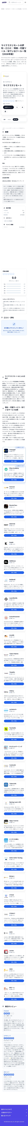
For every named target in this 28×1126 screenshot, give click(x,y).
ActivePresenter (14, 616)
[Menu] (25, 2)
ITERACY (12, 913)
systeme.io (12, 709)
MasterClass (13, 505)
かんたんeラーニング (15, 746)
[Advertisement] (14, 27)
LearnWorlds (13, 598)
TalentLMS (12, 783)
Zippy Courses (13, 821)
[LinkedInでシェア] (5, 111)
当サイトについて (6, 1109)
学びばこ (12, 876)
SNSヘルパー (7, 1072)
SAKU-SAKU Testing (15, 858)
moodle (11, 635)
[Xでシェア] (17, 107)
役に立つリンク (6, 1115)
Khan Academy (14, 468)
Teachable (12, 728)
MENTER (12, 524)
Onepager (12, 450)
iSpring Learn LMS (15, 802)
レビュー (9, 119)
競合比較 (15, 119)
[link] (14, 455)
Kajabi (11, 542)
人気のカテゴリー (6, 1112)
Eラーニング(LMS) (8, 221)
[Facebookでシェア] (22, 107)
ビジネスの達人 (14, 839)
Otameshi (6, 1011)
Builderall (12, 579)
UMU (11, 969)
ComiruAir (12, 765)
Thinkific (12, 672)
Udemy (11, 691)
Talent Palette (13, 654)
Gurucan (12, 487)
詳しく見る (14, 461)
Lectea (11, 950)
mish (10, 932)
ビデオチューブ (7, 1035)
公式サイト (7, 107)
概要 (4, 119)
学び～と (12, 988)
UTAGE (11, 895)
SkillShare (12, 561)
